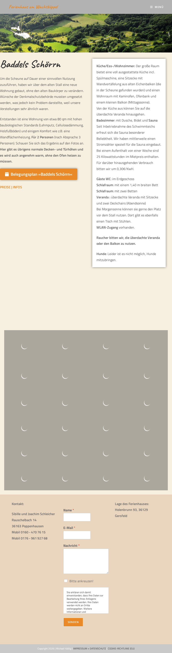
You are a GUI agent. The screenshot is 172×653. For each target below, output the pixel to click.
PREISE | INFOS (11, 187)
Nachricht (71, 545)
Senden (73, 622)
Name (68, 510)
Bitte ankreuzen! (81, 581)
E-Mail (69, 528)
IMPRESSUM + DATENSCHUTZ (89, 648)
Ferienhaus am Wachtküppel (33, 7)
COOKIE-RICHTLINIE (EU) (121, 648)
